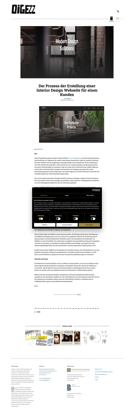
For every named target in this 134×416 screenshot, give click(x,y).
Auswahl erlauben (67, 225)
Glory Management (74, 158)
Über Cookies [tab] (90, 195)
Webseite (40, 149)
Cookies (97, 377)
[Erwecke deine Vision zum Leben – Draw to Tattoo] (95, 338)
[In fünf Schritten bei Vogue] (67, 338)
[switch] (58, 218)
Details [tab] (67, 195)
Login (96, 379)
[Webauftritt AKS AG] (39, 338)
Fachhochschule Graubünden (46, 369)
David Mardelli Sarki (68, 100)
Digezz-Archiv (98, 369)
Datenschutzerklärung (100, 374)
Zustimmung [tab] (43, 195)
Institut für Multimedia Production (104, 371)
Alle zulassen (89, 225)
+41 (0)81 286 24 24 (46, 378)
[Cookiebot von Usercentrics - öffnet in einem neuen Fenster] (93, 190)
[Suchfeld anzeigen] (118, 11)
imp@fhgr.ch (46, 380)
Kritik (38, 312)
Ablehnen (44, 225)
